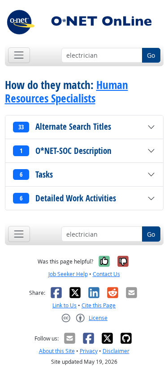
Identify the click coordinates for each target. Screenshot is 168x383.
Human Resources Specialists (66, 91)
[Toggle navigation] (19, 55)
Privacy (89, 351)
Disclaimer (116, 351)
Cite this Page (99, 305)
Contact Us (106, 274)
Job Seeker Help (68, 274)
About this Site (57, 351)
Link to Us (64, 305)
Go (151, 55)
